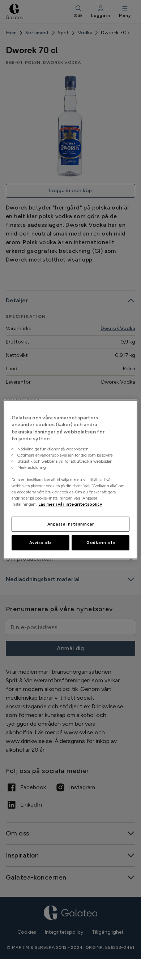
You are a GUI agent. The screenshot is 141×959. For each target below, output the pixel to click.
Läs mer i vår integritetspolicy (70, 504)
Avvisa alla (40, 542)
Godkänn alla (100, 542)
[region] (71, 479)
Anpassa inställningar (70, 523)
